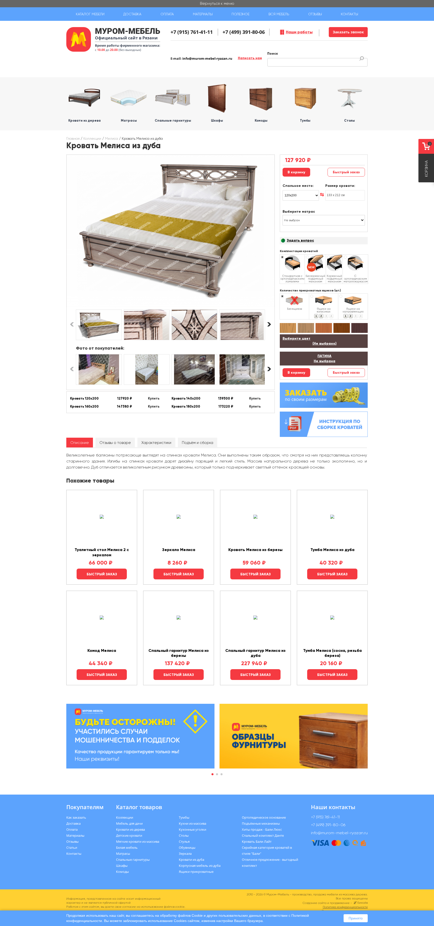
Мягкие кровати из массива (137, 841)
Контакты (349, 14)
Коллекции (92, 138)
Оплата (167, 14)
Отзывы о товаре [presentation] (115, 442)
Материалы (203, 14)
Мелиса (111, 138)
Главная (73, 138)
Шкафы (122, 865)
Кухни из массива (192, 823)
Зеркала (185, 853)
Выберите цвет (310, 341)
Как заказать (76, 817)
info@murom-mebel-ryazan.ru (207, 58)
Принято (356, 918)
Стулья (184, 841)
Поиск (272, 53)
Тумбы (184, 817)
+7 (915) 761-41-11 (192, 32)
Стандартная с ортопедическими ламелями (292, 278)
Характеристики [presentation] (156, 442)
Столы (184, 835)
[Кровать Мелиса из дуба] (171, 231)
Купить (153, 399)
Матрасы (123, 853)
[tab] (79, 442)
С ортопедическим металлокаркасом (355, 278)
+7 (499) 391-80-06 (244, 32)
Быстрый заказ (346, 172)
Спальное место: (298, 186)
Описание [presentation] (79, 442)
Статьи (71, 847)
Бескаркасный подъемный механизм (315, 278)
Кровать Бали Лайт (257, 841)
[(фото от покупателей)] (99, 369)
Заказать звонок (348, 32)
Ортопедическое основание (264, 817)
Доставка (132, 14)
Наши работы (299, 32)
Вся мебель (278, 14)
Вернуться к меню (217, 3)
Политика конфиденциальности (345, 907)
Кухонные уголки (192, 829)
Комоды (122, 871)
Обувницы (187, 847)
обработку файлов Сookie (181, 915)
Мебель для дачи (129, 823)
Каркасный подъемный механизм (334, 278)
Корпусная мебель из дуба (200, 865)
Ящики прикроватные (196, 871)
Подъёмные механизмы (261, 823)
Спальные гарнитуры (133, 859)
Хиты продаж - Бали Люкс (262, 829)
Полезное (240, 14)
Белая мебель (127, 847)
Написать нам (250, 58)
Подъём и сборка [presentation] (197, 442)
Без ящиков (294, 308)
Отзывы (315, 14)
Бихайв (362, 902)
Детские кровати (129, 835)
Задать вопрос (300, 240)
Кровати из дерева (130, 829)
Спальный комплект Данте (263, 835)
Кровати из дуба (191, 859)
